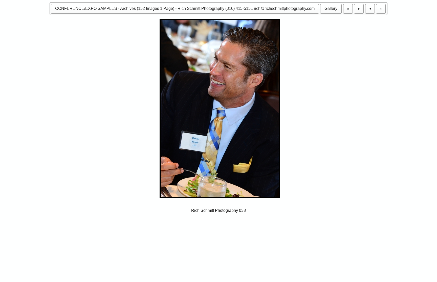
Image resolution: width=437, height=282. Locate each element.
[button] (185, 9)
